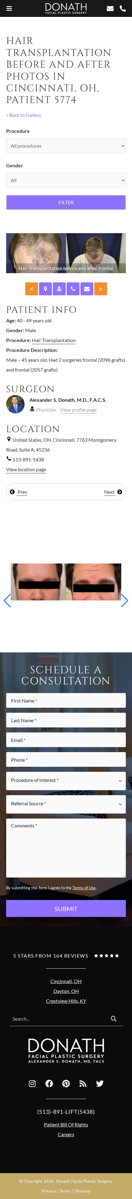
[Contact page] (86, 288)
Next (109, 492)
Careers (66, 1134)
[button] (7, 600)
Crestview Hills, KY (66, 1001)
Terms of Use (83, 887)
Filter (66, 202)
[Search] (114, 1019)
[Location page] (45, 288)
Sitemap (83, 1191)
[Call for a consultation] (73, 288)
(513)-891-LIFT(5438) (66, 1111)
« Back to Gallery (23, 115)
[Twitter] (99, 1083)
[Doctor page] (59, 288)
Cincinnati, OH (66, 981)
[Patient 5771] (100, 288)
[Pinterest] (66, 1083)
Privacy (49, 1191)
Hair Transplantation (54, 340)
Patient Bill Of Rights (66, 1124)
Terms (66, 1191)
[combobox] (57, 1019)
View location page (26, 469)
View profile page (78, 409)
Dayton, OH (66, 991)
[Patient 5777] (31, 288)
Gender (14, 165)
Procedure (18, 131)
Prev (22, 492)
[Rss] (83, 1083)
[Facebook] (49, 1083)
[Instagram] (32, 1083)
